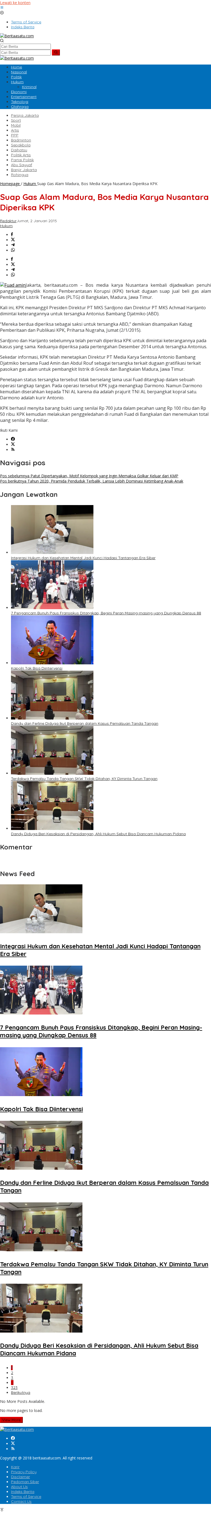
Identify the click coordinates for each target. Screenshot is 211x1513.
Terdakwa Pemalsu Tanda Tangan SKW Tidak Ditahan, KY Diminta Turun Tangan (84, 778)
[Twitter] (13, 444)
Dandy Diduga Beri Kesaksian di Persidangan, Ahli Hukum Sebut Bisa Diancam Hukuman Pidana (98, 833)
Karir (15, 1466)
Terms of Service (26, 1496)
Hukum (6, 225)
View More (11, 1420)
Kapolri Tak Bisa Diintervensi (36, 668)
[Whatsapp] (13, 250)
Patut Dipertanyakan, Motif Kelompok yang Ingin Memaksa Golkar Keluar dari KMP (89, 475)
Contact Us (21, 1501)
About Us (19, 1486)
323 (14, 1387)
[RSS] (13, 449)
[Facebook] (13, 439)
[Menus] (2, 7)
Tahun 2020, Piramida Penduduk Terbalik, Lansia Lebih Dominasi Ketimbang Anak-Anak (91, 481)
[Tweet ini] (13, 240)
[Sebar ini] (12, 234)
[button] (56, 52)
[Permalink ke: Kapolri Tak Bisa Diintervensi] (52, 662)
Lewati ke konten (15, 2)
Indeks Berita (22, 1491)
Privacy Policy (24, 1471)
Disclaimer (20, 1476)
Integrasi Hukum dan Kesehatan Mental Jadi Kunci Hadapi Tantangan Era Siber (83, 557)
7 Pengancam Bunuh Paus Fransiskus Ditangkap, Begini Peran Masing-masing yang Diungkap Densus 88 (106, 613)
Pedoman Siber (25, 1481)
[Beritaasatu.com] (17, 35)
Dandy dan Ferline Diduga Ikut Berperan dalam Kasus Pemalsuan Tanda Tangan (84, 723)
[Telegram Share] (13, 245)
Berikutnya (20, 1392)
